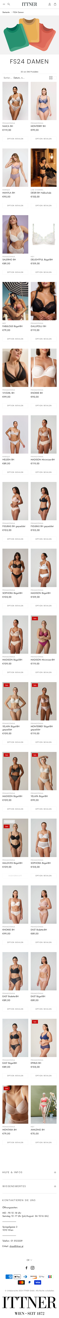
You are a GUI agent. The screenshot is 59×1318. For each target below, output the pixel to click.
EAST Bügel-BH (38, 996)
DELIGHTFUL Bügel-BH (42, 259)
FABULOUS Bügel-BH (12, 326)
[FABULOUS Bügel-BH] (15, 301)
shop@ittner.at (16, 1246)
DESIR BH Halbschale (41, 192)
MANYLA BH (8, 192)
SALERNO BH (9, 259)
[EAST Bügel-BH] (44, 971)
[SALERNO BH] (15, 234)
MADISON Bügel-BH (41, 593)
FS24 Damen (18, 12)
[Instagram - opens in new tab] (32, 1268)
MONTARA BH (9, 1129)
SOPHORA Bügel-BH (12, 593)
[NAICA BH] (15, 101)
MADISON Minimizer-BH (43, 459)
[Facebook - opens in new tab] (26, 1268)
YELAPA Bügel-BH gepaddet (11, 728)
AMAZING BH (38, 1129)
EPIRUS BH (36, 1063)
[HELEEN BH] (15, 434)
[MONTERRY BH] (44, 101)
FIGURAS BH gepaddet (13, 526)
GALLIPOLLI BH (38, 326)
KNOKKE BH (37, 393)
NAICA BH (7, 126)
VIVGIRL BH (8, 393)
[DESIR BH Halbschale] (44, 167)
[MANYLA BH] (15, 167)
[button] (3, 4)
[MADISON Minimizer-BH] (44, 434)
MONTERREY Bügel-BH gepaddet (42, 728)
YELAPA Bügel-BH (39, 796)
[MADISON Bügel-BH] (44, 568)
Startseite (6, 12)
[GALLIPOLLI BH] (44, 301)
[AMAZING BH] (44, 1104)
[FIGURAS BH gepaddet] (15, 501)
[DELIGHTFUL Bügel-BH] (44, 234)
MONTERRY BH (38, 126)
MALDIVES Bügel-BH (12, 863)
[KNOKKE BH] (44, 368)
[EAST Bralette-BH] (44, 904)
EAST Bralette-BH (39, 929)
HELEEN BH (8, 459)
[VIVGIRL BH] (15, 368)
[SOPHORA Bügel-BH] (15, 568)
